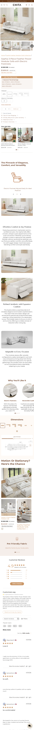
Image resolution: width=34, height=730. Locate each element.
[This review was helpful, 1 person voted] (26, 666)
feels (20, 626)
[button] (1, 5)
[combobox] (24, 633)
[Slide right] (20, 194)
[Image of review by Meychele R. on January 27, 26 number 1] (6, 650)
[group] (8, 138)
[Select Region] (26, 5)
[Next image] (30, 445)
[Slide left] (13, 194)
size (5, 626)
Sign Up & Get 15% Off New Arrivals (17, 1)
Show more (7, 630)
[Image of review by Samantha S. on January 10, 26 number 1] (6, 683)
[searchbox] (10, 618)
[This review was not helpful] (29, 697)
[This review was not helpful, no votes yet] (29, 666)
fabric (15, 626)
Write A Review (17, 583)
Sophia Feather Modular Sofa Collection (18, 55)
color (9, 626)
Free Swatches (6, 104)
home (3, 55)
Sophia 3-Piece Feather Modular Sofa (8, 518)
